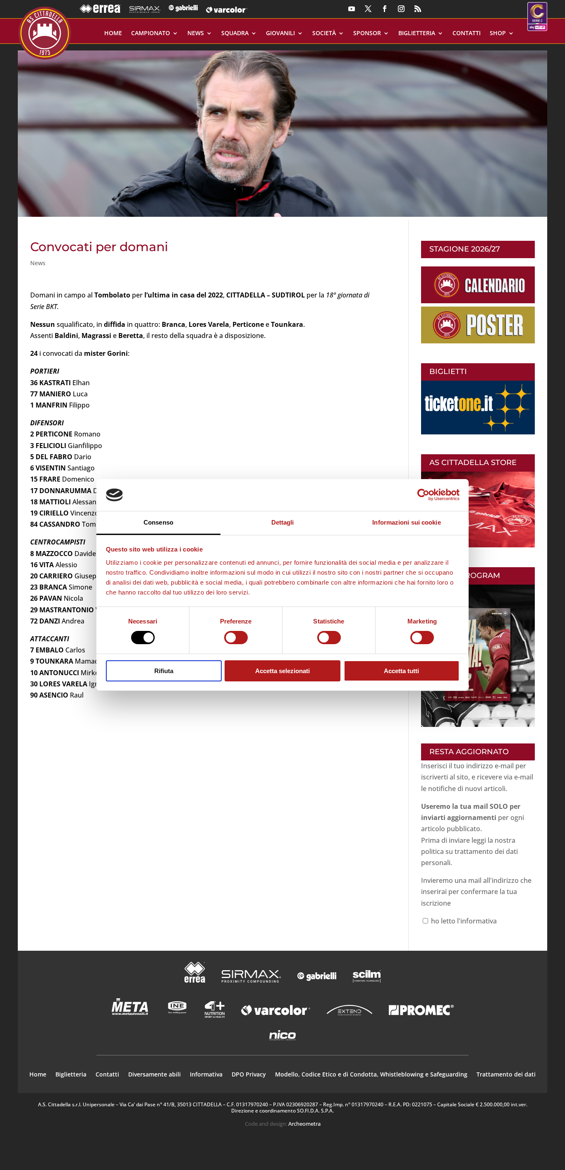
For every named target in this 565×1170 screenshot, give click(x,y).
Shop (498, 33)
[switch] (236, 637)
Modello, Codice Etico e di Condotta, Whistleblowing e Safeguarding (371, 1075)
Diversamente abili (154, 1075)
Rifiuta (163, 670)
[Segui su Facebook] (384, 8)
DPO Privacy (249, 1075)
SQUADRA (235, 33)
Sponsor (367, 33)
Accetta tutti (401, 670)
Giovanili (280, 33)
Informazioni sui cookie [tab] (406, 522)
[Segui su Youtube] (351, 8)
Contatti (466, 33)
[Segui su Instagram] (401, 8)
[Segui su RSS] (417, 8)
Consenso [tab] (158, 522)
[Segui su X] (368, 8)
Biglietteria (416, 33)
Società (324, 33)
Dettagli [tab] (282, 522)
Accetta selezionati (282, 670)
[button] (282, 130)
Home (113, 33)
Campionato (150, 33)
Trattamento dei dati (506, 1075)
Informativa (206, 1075)
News (195, 33)
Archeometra (304, 1123)
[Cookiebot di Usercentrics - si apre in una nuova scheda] (423, 495)
